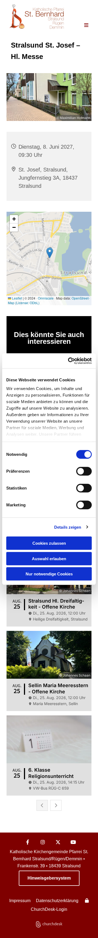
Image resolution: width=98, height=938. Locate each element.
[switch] (84, 471)
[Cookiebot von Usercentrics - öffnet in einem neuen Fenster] (69, 360)
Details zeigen (67, 527)
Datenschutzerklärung (57, 900)
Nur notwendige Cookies (49, 574)
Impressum (19, 900)
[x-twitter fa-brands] (58, 842)
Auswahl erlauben (49, 558)
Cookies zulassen (49, 543)
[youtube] (73, 842)
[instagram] (43, 842)
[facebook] (27, 842)
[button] (84, 25)
